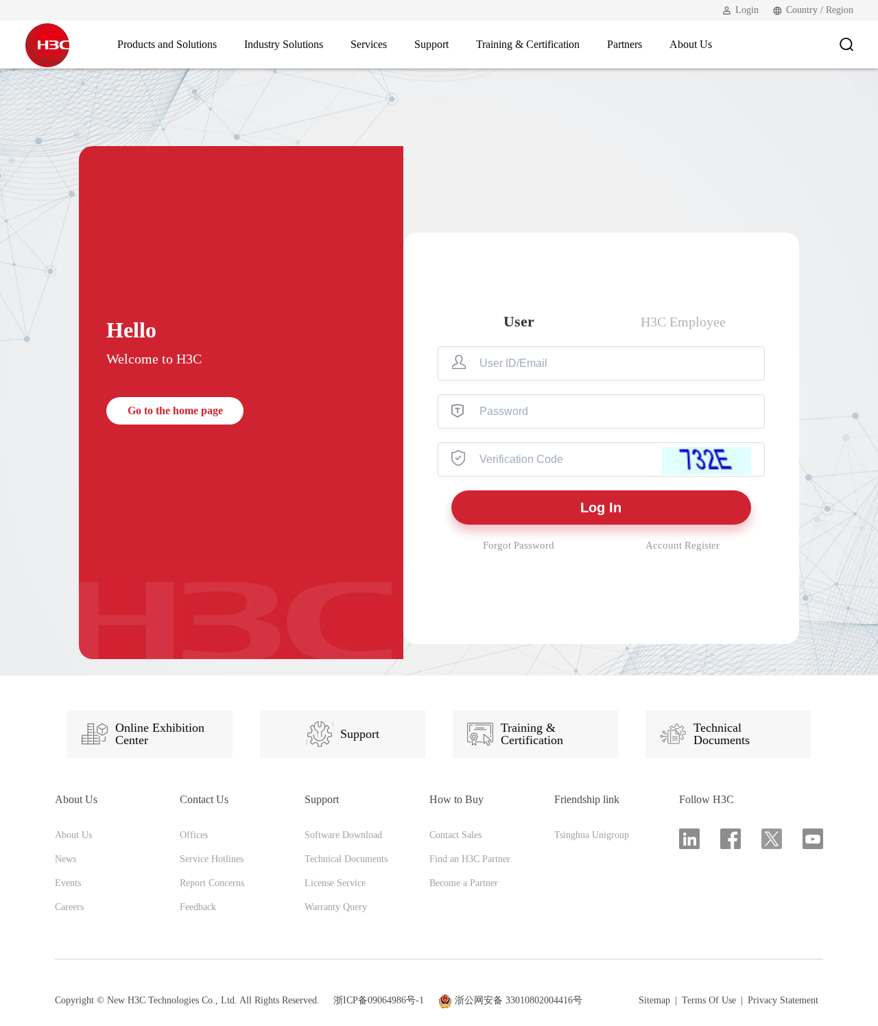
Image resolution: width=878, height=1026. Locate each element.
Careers (69, 907)
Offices (194, 835)
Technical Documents (721, 734)
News (65, 859)
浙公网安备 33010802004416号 (518, 1000)
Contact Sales (455, 835)
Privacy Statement (783, 1000)
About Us (73, 835)
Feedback (198, 907)
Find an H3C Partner (469, 859)
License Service (335, 883)
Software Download (343, 835)
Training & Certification (532, 734)
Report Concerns (212, 883)
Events (68, 883)
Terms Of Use (709, 1000)
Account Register (682, 545)
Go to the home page (175, 410)
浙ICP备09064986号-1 (378, 1000)
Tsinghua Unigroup (591, 835)
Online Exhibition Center (159, 734)
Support (359, 734)
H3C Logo (47, 45)
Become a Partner (463, 883)
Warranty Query (336, 907)
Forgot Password (518, 545)
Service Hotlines (212, 859)
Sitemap (654, 1000)
